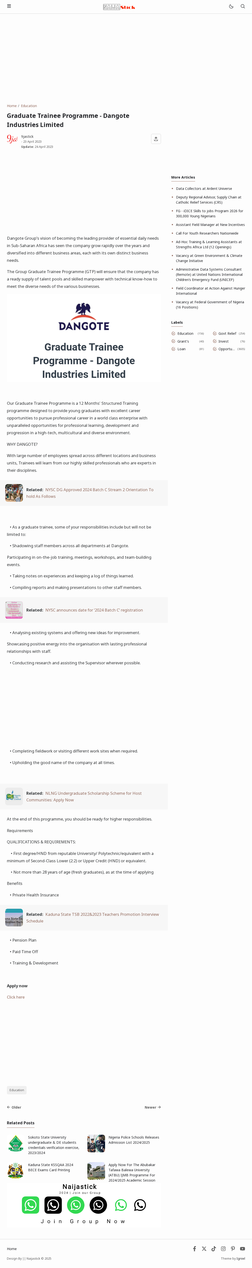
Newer (150, 1107)
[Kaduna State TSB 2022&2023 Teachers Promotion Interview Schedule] (14, 925)
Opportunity (227, 349)
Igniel (240, 1258)
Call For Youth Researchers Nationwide (207, 233)
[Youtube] (242, 1250)
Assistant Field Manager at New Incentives (210, 224)
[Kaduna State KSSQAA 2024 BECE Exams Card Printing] (16, 1178)
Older (16, 1107)
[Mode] (231, 7)
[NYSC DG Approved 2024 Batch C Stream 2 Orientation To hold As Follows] (14, 500)
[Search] (242, 7)
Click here (16, 997)
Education (17, 1090)
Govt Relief (227, 333)
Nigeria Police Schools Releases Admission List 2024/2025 (134, 1140)
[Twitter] (204, 1250)
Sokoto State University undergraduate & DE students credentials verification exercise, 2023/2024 (53, 1145)
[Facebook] (194, 1250)
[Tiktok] (214, 1250)
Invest (224, 341)
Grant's (183, 341)
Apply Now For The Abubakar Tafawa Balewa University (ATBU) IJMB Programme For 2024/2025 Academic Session (132, 1172)
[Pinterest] (233, 1250)
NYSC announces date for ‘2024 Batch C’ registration (94, 610)
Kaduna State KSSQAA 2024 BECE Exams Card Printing (50, 1167)
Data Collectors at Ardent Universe (204, 188)
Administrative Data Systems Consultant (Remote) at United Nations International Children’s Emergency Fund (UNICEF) (209, 274)
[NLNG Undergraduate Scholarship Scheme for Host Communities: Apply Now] (14, 804)
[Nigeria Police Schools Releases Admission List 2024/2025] (96, 1151)
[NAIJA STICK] (119, 6)
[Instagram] (223, 1250)
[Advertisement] (126, 58)
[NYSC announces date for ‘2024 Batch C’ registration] (14, 617)
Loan (181, 349)
